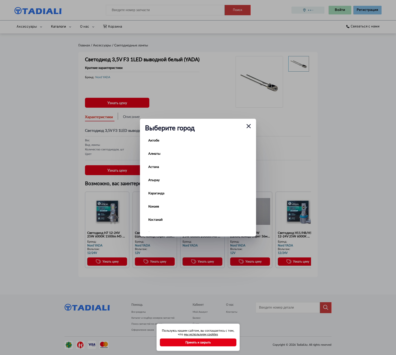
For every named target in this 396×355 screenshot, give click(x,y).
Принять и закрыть (198, 342)
